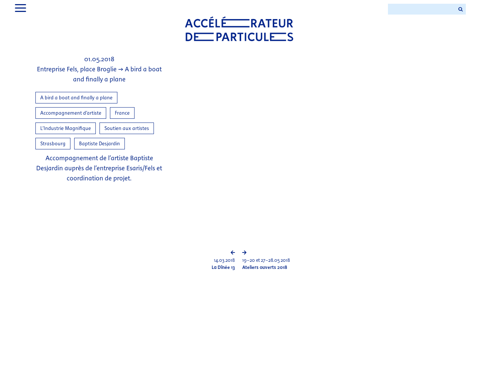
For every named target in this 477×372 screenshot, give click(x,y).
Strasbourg (53, 143)
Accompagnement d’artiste (70, 113)
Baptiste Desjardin (99, 143)
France (122, 113)
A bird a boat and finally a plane (76, 97)
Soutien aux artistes (126, 128)
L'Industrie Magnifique (65, 128)
